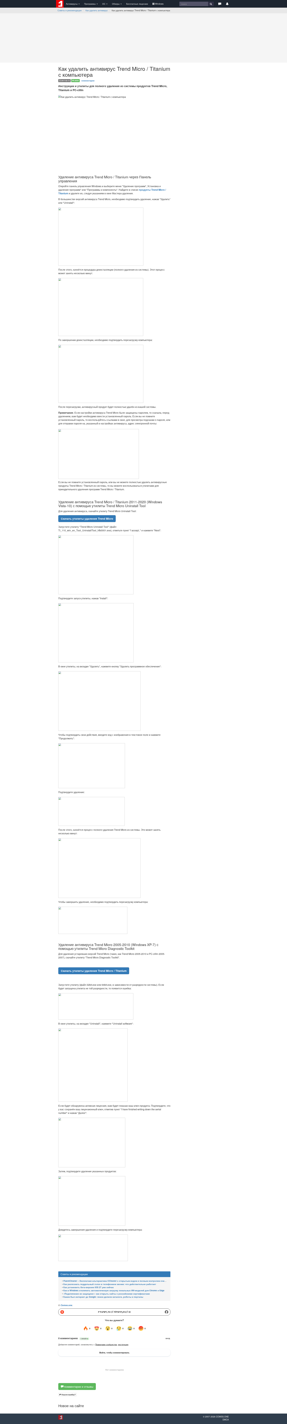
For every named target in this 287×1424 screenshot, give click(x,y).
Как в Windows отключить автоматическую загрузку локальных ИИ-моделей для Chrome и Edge (113, 1290)
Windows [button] (159, 3)
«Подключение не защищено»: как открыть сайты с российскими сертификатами (106, 1293)
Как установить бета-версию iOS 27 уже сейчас (88, 1287)
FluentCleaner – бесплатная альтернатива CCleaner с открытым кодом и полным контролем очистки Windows (121, 1280)
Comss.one (66, 1305)
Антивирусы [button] (72, 3)
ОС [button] (104, 3)
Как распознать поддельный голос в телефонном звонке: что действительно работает (109, 1284)
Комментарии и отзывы (78, 1386)
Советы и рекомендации (70, 10)
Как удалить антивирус (97, 10)
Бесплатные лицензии (137, 3)
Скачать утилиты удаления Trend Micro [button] (87, 519)
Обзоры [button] (116, 3)
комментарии (87, 80)
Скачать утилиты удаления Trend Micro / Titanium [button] (94, 971)
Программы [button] (90, 3)
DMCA (226, 1419)
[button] (219, 3)
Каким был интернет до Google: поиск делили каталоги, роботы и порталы (103, 1296)
